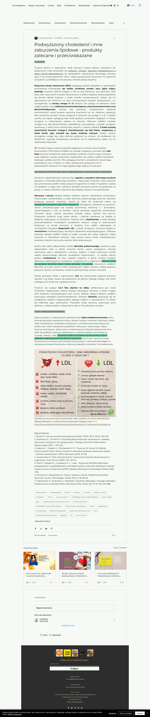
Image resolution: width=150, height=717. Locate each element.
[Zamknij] (147, 713)
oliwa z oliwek (107, 497)
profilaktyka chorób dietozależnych (49, 506)
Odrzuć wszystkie (126, 713)
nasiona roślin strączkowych (75, 506)
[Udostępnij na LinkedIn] (46, 529)
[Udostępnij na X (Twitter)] (41, 529)
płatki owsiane (41, 492)
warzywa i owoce (99, 492)
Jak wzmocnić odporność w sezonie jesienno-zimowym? (38, 574)
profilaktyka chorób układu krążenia (85, 497)
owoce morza (81, 515)
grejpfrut (64, 515)
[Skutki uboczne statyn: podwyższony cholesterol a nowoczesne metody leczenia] (75, 561)
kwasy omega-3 (62, 497)
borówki (87, 492)
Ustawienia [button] (112, 713)
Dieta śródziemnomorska (78, 23)
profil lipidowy (41, 511)
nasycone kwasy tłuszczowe (79, 511)
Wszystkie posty (28, 23)
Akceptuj (140, 713)
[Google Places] (68, 708)
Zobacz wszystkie (120, 548)
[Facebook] (75, 708)
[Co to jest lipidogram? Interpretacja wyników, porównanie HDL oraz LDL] (111, 561)
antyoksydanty (55, 492)
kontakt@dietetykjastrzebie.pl (75, 679)
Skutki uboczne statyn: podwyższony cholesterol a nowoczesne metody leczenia (74, 574)
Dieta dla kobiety (44, 23)
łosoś (96, 511)
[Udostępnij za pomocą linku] (52, 529)
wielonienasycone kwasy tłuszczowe (56, 502)
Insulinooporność (60, 23)
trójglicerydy (102, 506)
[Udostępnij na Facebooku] (35, 529)
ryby (37, 502)
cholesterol (40, 497)
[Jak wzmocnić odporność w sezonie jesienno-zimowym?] (39, 561)
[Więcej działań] (114, 38)
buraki (92, 506)
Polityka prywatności (15, 714)
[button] (140, 5)
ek (71, 515)
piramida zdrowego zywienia (46, 515)
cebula (50, 497)
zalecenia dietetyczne (58, 511)
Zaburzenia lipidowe (98, 23)
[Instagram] (72, 708)
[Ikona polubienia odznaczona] (41, 635)
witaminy (77, 492)
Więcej (111, 23)
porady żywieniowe (80, 502)
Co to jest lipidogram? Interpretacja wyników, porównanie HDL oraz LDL (110, 574)
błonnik (67, 492)
